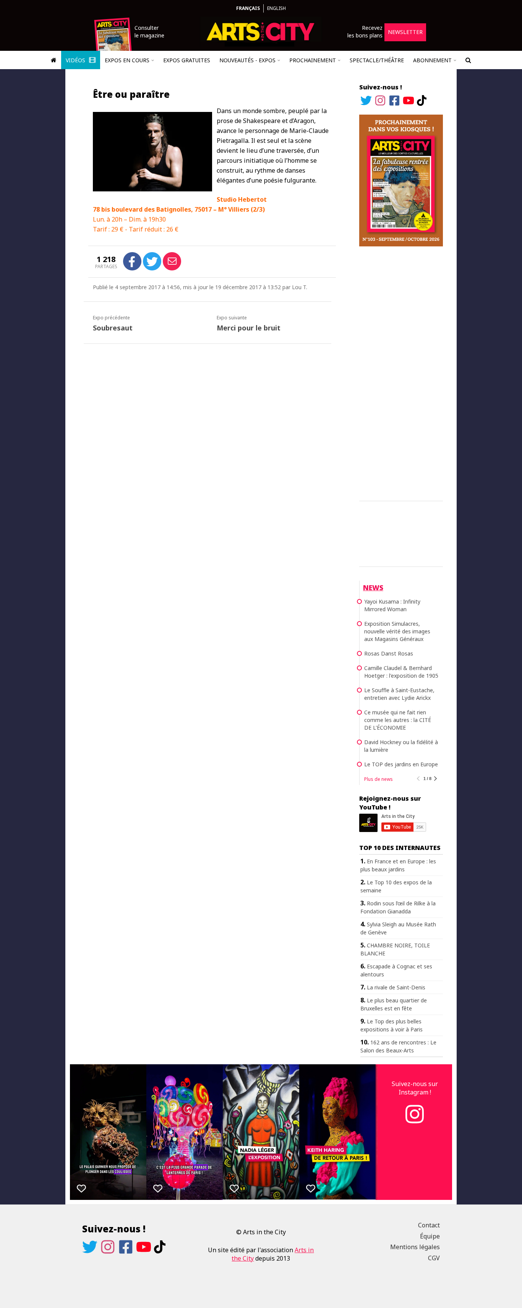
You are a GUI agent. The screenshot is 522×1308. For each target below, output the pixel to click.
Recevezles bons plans (365, 31)
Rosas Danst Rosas (388, 653)
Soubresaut (113, 327)
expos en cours (127, 60)
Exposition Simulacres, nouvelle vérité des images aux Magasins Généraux (397, 631)
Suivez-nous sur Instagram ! (415, 1088)
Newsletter (405, 32)
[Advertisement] (401, 372)
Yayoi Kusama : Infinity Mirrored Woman (392, 605)
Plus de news (378, 779)
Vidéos (76, 60)
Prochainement (312, 60)
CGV (434, 1258)
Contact (429, 1225)
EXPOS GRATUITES (186, 60)
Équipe (430, 1236)
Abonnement (432, 60)
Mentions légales (415, 1247)
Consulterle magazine (149, 31)
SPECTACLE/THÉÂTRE (377, 60)
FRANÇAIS (248, 8)
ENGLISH (276, 8)
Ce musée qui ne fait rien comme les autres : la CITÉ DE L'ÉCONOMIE (397, 720)
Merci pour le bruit (248, 327)
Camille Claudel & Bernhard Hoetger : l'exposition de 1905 (401, 671)
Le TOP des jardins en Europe (401, 764)
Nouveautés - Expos (247, 60)
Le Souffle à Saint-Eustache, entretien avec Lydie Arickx (399, 693)
